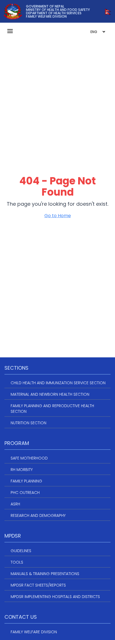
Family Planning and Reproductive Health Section (52, 408)
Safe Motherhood (29, 458)
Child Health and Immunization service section (58, 383)
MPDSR (12, 535)
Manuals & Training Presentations (45, 573)
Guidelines (21, 551)
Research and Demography (38, 515)
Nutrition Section (28, 423)
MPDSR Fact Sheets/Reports (38, 585)
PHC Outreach (25, 492)
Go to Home (57, 215)
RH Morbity (22, 469)
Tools (17, 562)
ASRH (15, 504)
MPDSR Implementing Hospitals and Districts (55, 596)
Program (16, 443)
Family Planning (26, 481)
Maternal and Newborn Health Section (50, 394)
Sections (16, 367)
